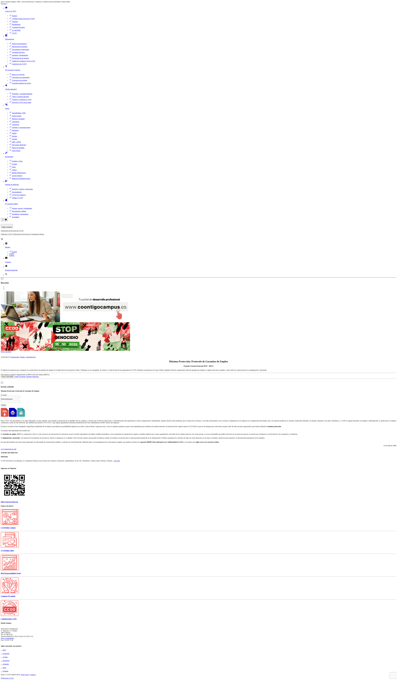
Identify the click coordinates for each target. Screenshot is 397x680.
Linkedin (29, 376)
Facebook (22, 376)
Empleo (22, 357)
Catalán (11, 254)
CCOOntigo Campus (8, 528)
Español (13, 252)
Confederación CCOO (9, 619)
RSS (4, 650)
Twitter (16, 376)
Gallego (11, 255)
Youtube (5, 671)
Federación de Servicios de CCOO (12, 231)
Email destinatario (7, 399)
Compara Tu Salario (8, 596)
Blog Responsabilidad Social (11, 573)
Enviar (3, 405)
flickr (4, 668)
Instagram (35, 376)
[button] (3, 352)
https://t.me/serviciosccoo (9, 502)
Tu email (4, 395)
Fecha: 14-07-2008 (7, 376)
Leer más (117, 461)
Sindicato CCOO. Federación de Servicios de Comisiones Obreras (22, 234)
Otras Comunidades (7, 638)
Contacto (33, 675)
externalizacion (31, 357)
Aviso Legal (25, 675)
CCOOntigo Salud (7, 550)
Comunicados (14, 357)
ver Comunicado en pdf (8, 449)
